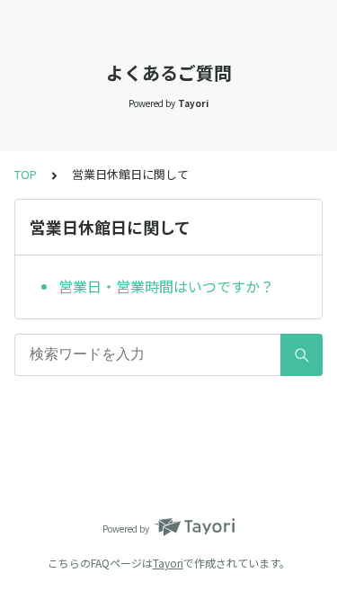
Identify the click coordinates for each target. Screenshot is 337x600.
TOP (25, 174)
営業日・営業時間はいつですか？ (166, 286)
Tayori (168, 562)
